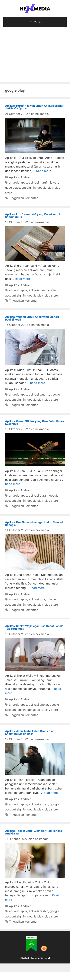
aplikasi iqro (37, 290)
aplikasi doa (37, 599)
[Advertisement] (35, 56)
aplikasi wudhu (39, 394)
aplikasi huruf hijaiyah (43, 182)
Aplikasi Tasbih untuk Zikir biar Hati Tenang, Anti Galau (34, 832)
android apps (18, 182)
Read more (43, 171)
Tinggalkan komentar (23, 198)
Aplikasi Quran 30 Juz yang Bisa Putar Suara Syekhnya (34, 422)
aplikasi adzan (38, 804)
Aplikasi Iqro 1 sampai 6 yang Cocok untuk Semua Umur (33, 215)
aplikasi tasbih (38, 911)
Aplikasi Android (20, 177)
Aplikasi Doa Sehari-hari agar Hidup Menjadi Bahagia (34, 523)
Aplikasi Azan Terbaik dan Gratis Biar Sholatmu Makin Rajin (29, 732)
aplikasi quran (38, 495)
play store (51, 295)
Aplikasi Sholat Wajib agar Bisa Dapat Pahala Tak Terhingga (34, 627)
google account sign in (20, 187)
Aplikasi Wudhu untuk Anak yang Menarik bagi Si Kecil (32, 318)
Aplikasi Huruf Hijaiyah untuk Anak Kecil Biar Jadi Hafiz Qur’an (34, 107)
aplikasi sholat (38, 704)
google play (45, 187)
